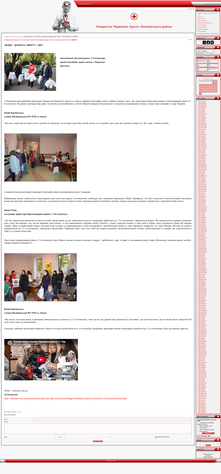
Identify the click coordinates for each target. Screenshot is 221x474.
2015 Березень (202, 175)
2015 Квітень (201, 177)
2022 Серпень (202, 329)
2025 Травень (202, 386)
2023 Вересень (202, 351)
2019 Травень (202, 262)
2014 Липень (201, 162)
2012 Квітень (201, 115)
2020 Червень (202, 284)
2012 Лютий (201, 112)
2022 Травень (202, 324)
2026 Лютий (201, 401)
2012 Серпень (202, 122)
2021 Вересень (202, 310)
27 (208, 91)
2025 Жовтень (202, 395)
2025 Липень (201, 389)
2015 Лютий (201, 174)
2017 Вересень (202, 227)
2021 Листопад (202, 313)
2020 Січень (201, 275)
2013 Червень (202, 139)
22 (213, 89)
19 (205, 89)
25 (203, 91)
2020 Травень (202, 282)
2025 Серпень (202, 391)
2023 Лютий (201, 339)
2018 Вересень (202, 248)
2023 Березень (202, 341)
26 (205, 91)
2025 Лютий (201, 381)
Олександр (19, 411)
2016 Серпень (202, 205)
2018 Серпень (202, 246)
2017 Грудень (202, 232)
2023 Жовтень (202, 353)
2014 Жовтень (202, 167)
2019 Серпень (202, 267)
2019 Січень (201, 255)
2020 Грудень (202, 294)
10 (200, 87)
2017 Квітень (201, 219)
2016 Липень (201, 203)
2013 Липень (201, 141)
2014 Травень (202, 158)
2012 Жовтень (202, 125)
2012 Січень (201, 110)
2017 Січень (201, 213)
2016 (11, 36)
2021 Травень (202, 303)
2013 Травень (202, 137)
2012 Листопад (202, 127)
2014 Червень (202, 160)
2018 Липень (201, 244)
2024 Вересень (202, 372)
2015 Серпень (202, 184)
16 (216, 87)
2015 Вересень (202, 186)
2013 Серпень (202, 143)
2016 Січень (201, 193)
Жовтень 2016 (208, 78)
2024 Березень (202, 362)
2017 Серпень (202, 225)
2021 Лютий (201, 298)
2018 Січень (201, 234)
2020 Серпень (202, 288)
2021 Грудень (202, 315)
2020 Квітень (201, 281)
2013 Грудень (202, 149)
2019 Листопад (202, 272)
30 (216, 91)
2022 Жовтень (202, 332)
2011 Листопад (202, 106)
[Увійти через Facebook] (208, 42)
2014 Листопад (202, 168)
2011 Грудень (202, 108)
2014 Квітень (201, 156)
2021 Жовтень (202, 312)
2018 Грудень (202, 253)
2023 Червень (202, 346)
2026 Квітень (201, 405)
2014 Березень (202, 155)
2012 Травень (202, 117)
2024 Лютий (201, 360)
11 (203, 87)
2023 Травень (202, 344)
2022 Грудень (202, 336)
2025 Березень (202, 382)
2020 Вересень (202, 289)
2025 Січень (201, 379)
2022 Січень (201, 317)
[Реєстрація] (191, 9)
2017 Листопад (202, 231)
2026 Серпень (202, 412)
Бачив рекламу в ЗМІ (206, 426)
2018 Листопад (202, 251)
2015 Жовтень (202, 187)
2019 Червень (202, 263)
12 (205, 87)
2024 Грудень (202, 377)
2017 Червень (202, 222)
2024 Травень (202, 365)
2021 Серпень (202, 308)
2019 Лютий (201, 256)
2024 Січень (201, 358)
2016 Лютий (201, 194)
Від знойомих (203, 427)
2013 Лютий (201, 132)
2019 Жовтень (202, 270)
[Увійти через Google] (212, 42)
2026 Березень (202, 403)
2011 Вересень (202, 103)
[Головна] (189, 9)
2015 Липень (201, 182)
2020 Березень (202, 279)
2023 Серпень (202, 350)
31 (21, 36)
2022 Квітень (201, 322)
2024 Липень (201, 369)
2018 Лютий (201, 236)
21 (211, 89)
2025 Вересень (202, 393)
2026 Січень (201, 400)
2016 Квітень (201, 198)
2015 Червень (202, 181)
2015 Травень (202, 179)
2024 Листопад (202, 376)
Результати (200, 434)
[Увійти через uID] (204, 42)
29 (213, 91)
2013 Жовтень (202, 146)
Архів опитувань (209, 434)
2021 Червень (202, 305)
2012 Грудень (202, 129)
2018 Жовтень (202, 250)
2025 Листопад (202, 396)
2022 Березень (202, 320)
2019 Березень (202, 258)
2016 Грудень (202, 212)
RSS (90, 3)
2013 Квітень (201, 136)
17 (200, 89)
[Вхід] (194, 9)
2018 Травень (202, 241)
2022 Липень (201, 327)
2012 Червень (202, 118)
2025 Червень (202, 388)
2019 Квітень (201, 260)
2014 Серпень (202, 163)
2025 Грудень (202, 398)
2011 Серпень (202, 101)
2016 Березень (202, 196)
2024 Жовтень (202, 374)
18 (203, 89)
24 (200, 91)
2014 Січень (201, 151)
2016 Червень (202, 201)
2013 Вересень (202, 144)
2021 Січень (201, 296)
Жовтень (16, 36)
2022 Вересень (202, 331)
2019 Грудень (202, 274)
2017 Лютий (201, 215)
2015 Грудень (202, 191)
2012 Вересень (202, 124)
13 (208, 87)
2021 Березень (202, 300)
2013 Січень (201, 131)
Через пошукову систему (207, 429)
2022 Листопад (202, 334)
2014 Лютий (201, 153)
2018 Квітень (201, 239)
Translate (211, 53)
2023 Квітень (201, 343)
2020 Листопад (202, 293)
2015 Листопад (202, 189)
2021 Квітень (201, 301)
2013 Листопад (202, 148)
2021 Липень (201, 307)
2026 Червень (202, 408)
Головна (6, 36)
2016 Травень (202, 200)
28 (211, 91)
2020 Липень (201, 286)
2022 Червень (202, 326)
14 (211, 87)
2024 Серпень (202, 370)
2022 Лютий (201, 319)
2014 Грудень (202, 170)
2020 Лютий (201, 277)
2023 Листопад (202, 355)
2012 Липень (201, 120)
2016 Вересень (202, 206)
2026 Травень (202, 407)
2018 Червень (202, 243)
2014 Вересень (202, 165)
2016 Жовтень (202, 208)
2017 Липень (201, 224)
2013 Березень (202, 134)
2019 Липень (201, 265)
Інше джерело (204, 431)
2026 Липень (201, 410)
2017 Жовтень (202, 229)
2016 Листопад (202, 210)
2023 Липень (201, 348)
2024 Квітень (201, 363)
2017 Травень (202, 220)
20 (208, 89)
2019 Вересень (202, 269)
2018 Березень (202, 237)
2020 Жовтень (202, 291)
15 (213, 87)
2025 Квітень (201, 384)
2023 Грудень (202, 357)
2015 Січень (201, 172)
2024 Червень (202, 367)
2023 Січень (201, 338)
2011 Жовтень (202, 105)
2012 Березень (202, 113)
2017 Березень (202, 217)
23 (216, 89)
